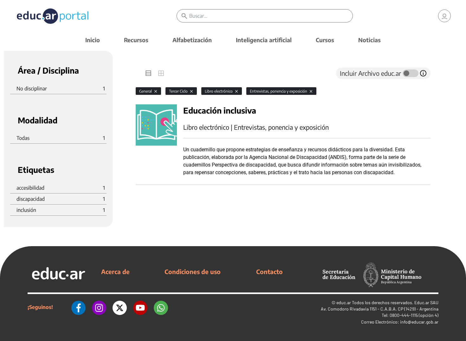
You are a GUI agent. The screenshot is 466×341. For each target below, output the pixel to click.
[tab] (148, 73)
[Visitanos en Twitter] (120, 307)
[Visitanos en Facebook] (78, 307)
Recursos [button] (136, 39)
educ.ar (343, 302)
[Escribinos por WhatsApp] (161, 307)
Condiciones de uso (193, 271)
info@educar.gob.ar (419, 322)
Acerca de (115, 271)
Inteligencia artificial (264, 39)
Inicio (92, 39)
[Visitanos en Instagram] (99, 307)
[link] (444, 16)
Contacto (269, 271)
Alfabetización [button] (192, 39)
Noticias (369, 39)
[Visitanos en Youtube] (140, 307)
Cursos (325, 39)
